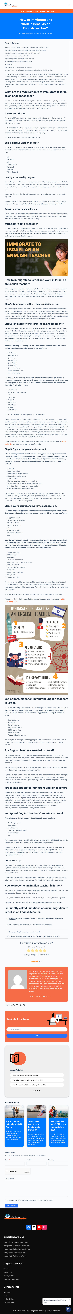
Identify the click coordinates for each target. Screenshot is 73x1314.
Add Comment (10, 1178)
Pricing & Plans (9, 1299)
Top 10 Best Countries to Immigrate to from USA (27, 1080)
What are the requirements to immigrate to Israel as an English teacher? (27, 47)
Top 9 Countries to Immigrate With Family (25, 1075)
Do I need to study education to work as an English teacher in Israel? (34, 936)
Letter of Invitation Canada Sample (16, 1242)
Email (29, 1160)
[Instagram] (44, 1227)
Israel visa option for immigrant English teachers (20, 58)
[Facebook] (28, 1227)
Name (7, 1160)
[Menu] (68, 5)
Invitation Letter (9, 1302)
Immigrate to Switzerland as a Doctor (17, 1249)
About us (7, 1292)
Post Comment (11, 1205)
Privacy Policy (9, 1276)
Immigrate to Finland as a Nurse (15, 1256)
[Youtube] (39, 1227)
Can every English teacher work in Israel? (24, 932)
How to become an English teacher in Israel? (18, 67)
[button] (36, 919)
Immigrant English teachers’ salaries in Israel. (18, 61)
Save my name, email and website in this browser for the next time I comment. (30, 1200)
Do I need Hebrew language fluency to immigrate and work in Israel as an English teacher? (35, 919)
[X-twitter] (34, 1227)
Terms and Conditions (11, 1279)
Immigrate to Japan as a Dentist (15, 1253)
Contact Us (8, 1272)
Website (51, 1160)
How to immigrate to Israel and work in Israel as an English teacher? (25, 50)
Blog (5, 1295)
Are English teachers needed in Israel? (16, 56)
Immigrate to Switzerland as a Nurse (17, 1246)
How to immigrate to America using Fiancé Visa (36, 11)
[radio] (28, 951)
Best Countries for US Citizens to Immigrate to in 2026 (29, 1085)
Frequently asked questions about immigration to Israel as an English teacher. (29, 70)
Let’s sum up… (9, 64)
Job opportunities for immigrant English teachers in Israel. (22, 53)
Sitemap (6, 1269)
